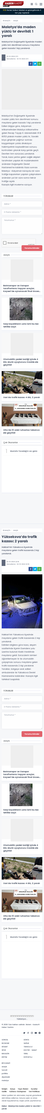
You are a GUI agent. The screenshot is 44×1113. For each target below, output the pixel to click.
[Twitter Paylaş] (35, 64)
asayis (15, 20)
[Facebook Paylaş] (31, 64)
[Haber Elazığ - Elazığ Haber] (13, 4)
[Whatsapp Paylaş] (39, 64)
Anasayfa (6, 20)
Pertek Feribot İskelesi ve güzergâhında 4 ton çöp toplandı (22, 11)
